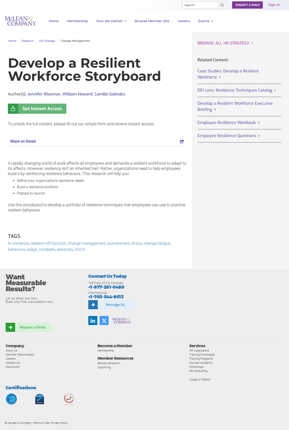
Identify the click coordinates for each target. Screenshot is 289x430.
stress (136, 243)
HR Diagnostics (199, 350)
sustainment (118, 243)
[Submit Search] (222, 5)
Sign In (274, 5)
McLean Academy (200, 362)
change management (87, 243)
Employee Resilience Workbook (227, 122)
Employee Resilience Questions (227, 135)
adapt (32, 249)
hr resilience (18, 243)
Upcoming (104, 367)
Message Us (115, 304)
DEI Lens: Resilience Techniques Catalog (235, 90)
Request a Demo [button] (247, 5)
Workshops (196, 366)
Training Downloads (202, 354)
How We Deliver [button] (109, 21)
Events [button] (203, 21)
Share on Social (23, 141)
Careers (11, 358)
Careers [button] (184, 21)
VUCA (80, 249)
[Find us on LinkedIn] (92, 320)
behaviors (16, 249)
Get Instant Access (42, 109)
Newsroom (13, 366)
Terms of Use (41, 423)
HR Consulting (198, 371)
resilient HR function (48, 243)
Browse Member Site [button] (152, 21)
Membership (77, 21)
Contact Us (13, 362)
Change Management (75, 41)
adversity (65, 249)
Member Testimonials (20, 354)
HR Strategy (47, 41)
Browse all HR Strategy (223, 43)
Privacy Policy (59, 423)
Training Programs (201, 358)
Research (28, 41)
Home (54, 21)
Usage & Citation (199, 379)
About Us (11, 350)
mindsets (47, 249)
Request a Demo (33, 327)
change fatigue (157, 243)
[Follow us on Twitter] (104, 320)
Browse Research (109, 363)
